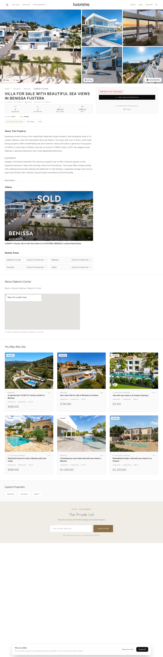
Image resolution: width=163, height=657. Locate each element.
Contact (149, 5)
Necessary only (127, 649)
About (133, 5)
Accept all (142, 649)
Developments (39, 5)
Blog (141, 5)
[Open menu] (7, 4)
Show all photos (154, 80)
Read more (9, 180)
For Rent (26, 5)
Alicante (24, 494)
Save (17, 80)
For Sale (16, 5)
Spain (36, 494)
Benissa (10, 494)
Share (7, 80)
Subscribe (103, 529)
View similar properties (128, 97)
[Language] (156, 5)
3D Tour (89, 80)
